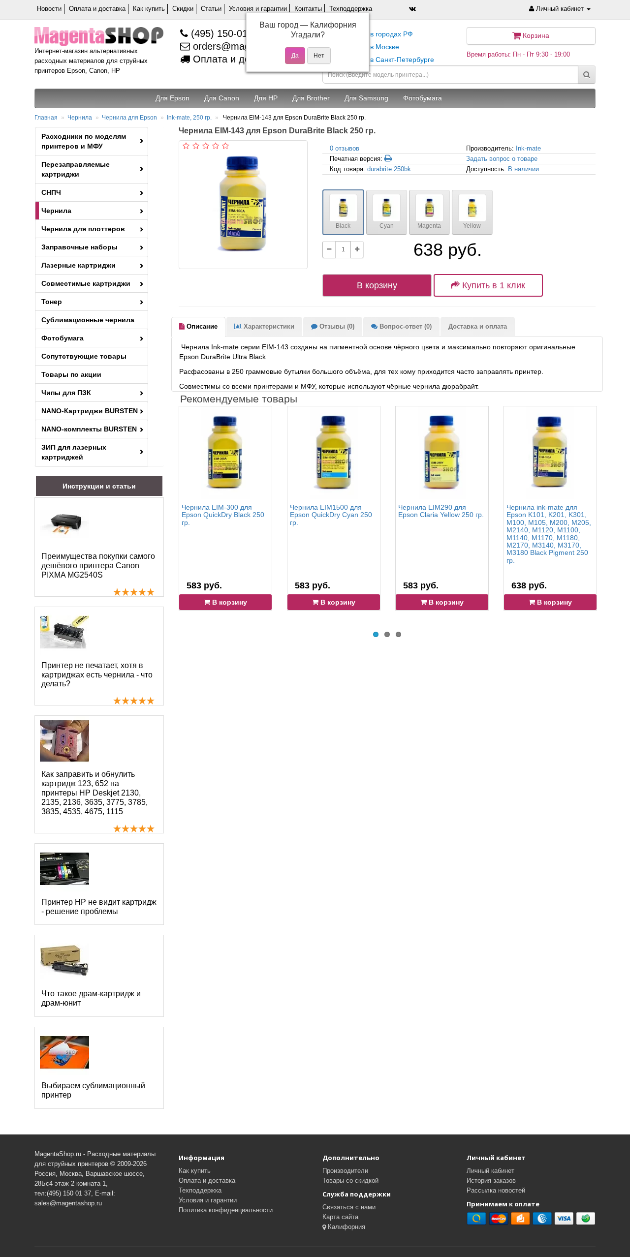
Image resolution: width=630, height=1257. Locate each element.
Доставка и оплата (477, 326)
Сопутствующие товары (83, 356)
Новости (49, 8)
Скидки (182, 8)
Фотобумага (62, 338)
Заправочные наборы (79, 247)
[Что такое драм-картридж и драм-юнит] (64, 960)
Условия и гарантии (258, 8)
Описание (201, 326)
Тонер (51, 302)
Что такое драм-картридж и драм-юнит (91, 998)
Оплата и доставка (97, 8)
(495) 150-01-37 (225, 33)
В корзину (377, 285)
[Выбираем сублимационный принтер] (64, 1052)
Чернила (79, 117)
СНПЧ (51, 192)
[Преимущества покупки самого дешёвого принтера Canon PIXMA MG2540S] (64, 523)
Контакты (308, 8)
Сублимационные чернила (87, 320)
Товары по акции (71, 374)
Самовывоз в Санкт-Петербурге (382, 59)
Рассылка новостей (496, 1190)
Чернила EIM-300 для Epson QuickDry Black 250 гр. (223, 514)
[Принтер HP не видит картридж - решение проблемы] (64, 868)
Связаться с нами (349, 1207)
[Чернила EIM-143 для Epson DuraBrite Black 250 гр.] (243, 204)
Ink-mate (528, 148)
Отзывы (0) (335, 326)
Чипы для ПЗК (66, 393)
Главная (46, 117)
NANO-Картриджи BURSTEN (89, 411)
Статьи (211, 8)
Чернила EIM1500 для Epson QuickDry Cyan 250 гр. (331, 514)
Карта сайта (340, 1217)
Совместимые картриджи (85, 283)
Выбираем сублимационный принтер (93, 1090)
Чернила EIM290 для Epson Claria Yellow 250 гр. (441, 511)
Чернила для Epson (129, 117)
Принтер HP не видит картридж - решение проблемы (99, 907)
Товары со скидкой (350, 1180)
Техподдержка (350, 8)
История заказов (491, 1180)
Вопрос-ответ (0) (405, 326)
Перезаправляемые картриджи (75, 169)
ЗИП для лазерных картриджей (73, 452)
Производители (345, 1170)
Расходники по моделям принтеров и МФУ (83, 141)
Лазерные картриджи (78, 265)
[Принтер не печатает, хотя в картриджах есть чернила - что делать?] (64, 632)
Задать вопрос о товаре (501, 158)
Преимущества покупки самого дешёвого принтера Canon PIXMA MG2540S (98, 565)
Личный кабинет (490, 1170)
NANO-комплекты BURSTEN (89, 429)
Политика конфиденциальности (226, 1210)
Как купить (149, 8)
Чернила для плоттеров (83, 229)
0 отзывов (344, 148)
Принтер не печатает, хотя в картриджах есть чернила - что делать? (97, 674)
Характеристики (268, 326)
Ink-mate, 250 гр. (189, 117)
